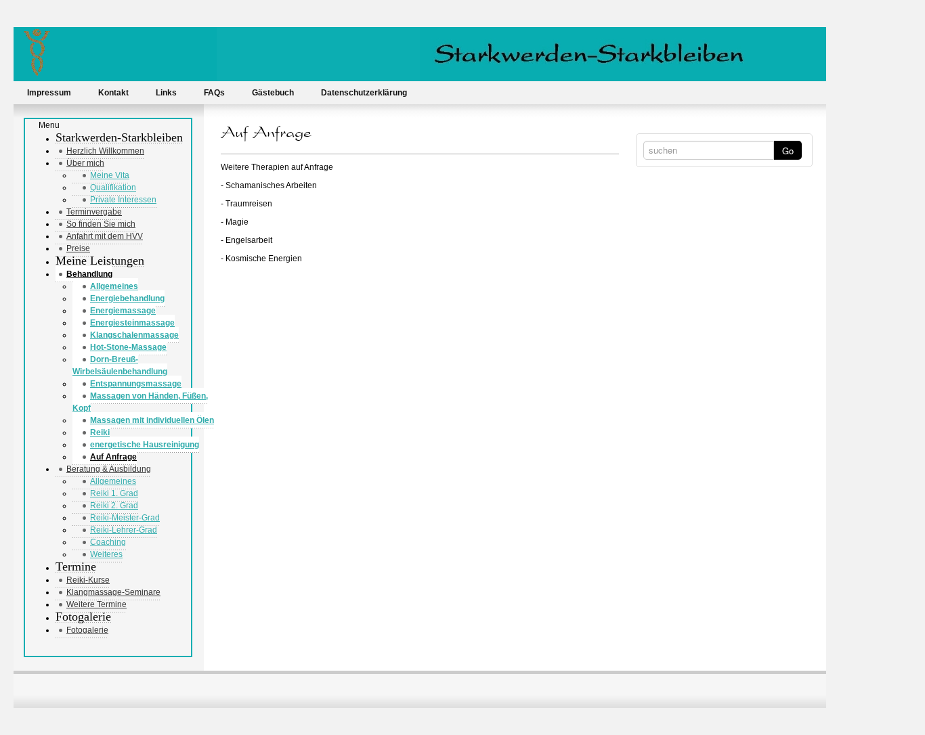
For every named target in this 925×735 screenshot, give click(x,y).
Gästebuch (273, 92)
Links (166, 92)
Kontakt (113, 92)
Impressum (49, 92)
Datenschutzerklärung (364, 92)
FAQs (214, 92)
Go (788, 150)
